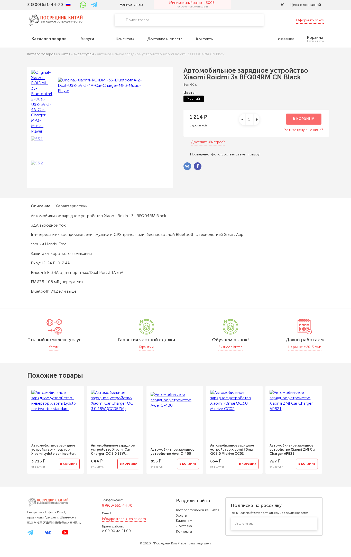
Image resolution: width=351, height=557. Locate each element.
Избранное (286, 39)
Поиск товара (137, 20)
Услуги (181, 515)
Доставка (184, 526)
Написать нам (131, 4)
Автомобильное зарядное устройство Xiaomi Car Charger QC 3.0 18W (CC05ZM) (113, 449)
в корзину (303, 119)
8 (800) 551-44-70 (117, 505)
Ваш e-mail (244, 523)
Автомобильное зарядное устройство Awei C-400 (172, 452)
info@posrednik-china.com (124, 519)
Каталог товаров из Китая (197, 510)
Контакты (184, 531)
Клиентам (184, 520)
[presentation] (20, 426)
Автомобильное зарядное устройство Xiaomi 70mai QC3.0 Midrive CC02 (232, 449)
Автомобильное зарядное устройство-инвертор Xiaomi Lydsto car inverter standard (53, 449)
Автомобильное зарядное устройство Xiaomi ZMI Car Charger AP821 (293, 449)
